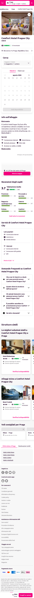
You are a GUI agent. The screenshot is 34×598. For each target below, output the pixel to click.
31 (5, 104)
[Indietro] (5, 75)
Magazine (4, 562)
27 (17, 100)
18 (9, 95)
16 (29, 91)
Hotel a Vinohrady (8, 460)
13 (17, 91)
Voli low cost (5, 553)
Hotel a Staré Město (8, 455)
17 (5, 95)
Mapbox (20, 154)
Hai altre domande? (13, 313)
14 (21, 91)
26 (13, 100)
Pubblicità (4, 506)
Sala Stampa (4, 512)
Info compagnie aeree (7, 528)
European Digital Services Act (9, 534)
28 (21, 100)
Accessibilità (5, 537)
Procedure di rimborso (7, 525)
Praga (13, 9)
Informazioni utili (6, 531)
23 (29, 95)
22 (25, 95)
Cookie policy (5, 497)
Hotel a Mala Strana (8, 452)
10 (5, 91)
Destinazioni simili (24, 446)
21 (21, 95)
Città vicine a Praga (9, 446)
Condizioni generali (6, 491)
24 (5, 100)
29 (25, 100)
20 (17, 95)
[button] (16, 23)
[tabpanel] (17, 456)
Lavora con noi (5, 503)
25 (9, 100)
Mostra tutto (6, 149)
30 (29, 100)
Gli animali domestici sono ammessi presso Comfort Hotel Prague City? (15, 296)
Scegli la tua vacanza (7, 556)
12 (13, 91)
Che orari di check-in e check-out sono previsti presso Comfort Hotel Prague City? (16, 279)
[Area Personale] (32, 2)
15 (25, 91)
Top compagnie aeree (7, 547)
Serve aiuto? (4, 522)
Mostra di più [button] (8, 260)
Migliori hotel (5, 559)
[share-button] (29, 14)
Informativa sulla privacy (8, 494)
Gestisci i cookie (5, 500)
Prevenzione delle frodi (8, 540)
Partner (3, 509)
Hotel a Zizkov (7, 457)
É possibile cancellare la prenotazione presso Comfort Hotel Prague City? (16, 306)
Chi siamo (4, 488)
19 (13, 95)
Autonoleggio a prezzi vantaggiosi (11, 550)
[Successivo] (29, 75)
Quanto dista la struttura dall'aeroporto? (15, 288)
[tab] (9, 446)
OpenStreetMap (28, 154)
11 (9, 91)
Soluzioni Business (6, 515)
